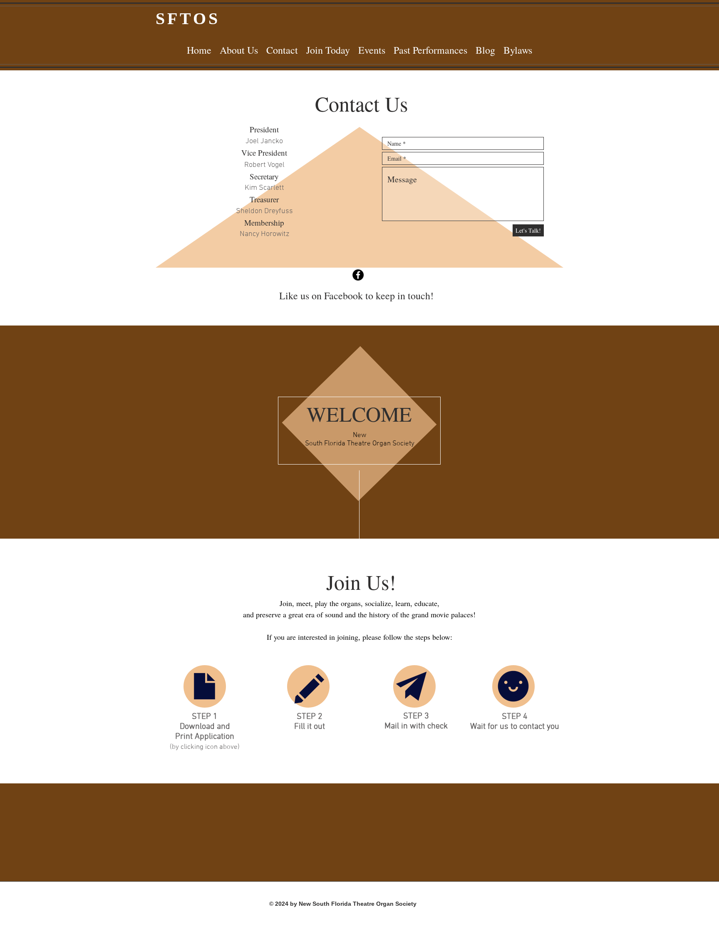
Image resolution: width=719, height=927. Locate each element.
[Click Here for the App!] (204, 686)
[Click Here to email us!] (411, 686)
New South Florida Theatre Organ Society (359, 439)
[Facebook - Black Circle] (358, 275)
